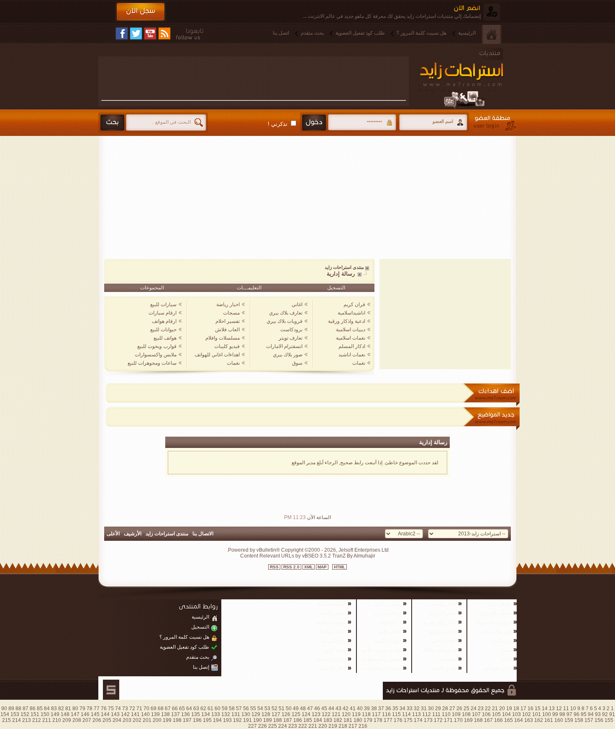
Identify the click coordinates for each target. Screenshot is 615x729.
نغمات (358, 363)
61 (210, 708)
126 (286, 714)
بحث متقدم (312, 33)
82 (61, 708)
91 (612, 714)
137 (175, 714)
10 (573, 708)
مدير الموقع (303, 463)
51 (281, 708)
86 (33, 708)
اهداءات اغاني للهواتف (217, 355)
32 (417, 708)
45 (324, 708)
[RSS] (164, 33)
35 (395, 708)
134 (205, 714)
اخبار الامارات (442, 613)
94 (591, 714)
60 (217, 708)
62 (203, 708)
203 (127, 720)
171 (448, 720)
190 (257, 720)
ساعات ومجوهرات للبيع (152, 363)
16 (530, 708)
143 (115, 714)
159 (568, 720)
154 (4, 714)
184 (317, 720)
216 (363, 726)
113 (416, 714)
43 (338, 708)
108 (466, 714)
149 (55, 714)
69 (153, 708)
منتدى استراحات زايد (344, 267)
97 (569, 714)
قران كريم (354, 304)
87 (25, 708)
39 (367, 708)
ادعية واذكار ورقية (346, 321)
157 (588, 720)
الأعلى (113, 534)
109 (456, 714)
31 (424, 708)
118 (366, 714)
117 (376, 714)
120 (346, 714)
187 (287, 720)
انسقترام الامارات (284, 346)
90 (4, 708)
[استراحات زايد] (470, 78)
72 (132, 708)
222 (302, 726)
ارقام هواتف (164, 321)
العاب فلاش (227, 330)
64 (189, 708)
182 (337, 720)
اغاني (297, 304)
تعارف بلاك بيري (285, 313)
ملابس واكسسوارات (156, 355)
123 (316, 714)
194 (217, 720)
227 (252, 726)
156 (598, 720)
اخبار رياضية (443, 604)
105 (496, 714)
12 (559, 708)
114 (406, 714)
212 (36, 720)
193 (227, 720)
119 (356, 714)
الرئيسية (467, 33)
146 (85, 714)
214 (16, 720)
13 (552, 708)
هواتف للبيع (165, 338)
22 (488, 708)
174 (418, 720)
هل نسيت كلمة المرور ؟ (421, 33)
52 (274, 708)
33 (410, 708)
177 (388, 720)
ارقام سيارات (163, 313)
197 (187, 720)
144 (105, 714)
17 (523, 708)
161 (548, 720)
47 (310, 708)
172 (438, 720)
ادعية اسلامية (332, 631)
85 (40, 708)
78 (89, 708)
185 (307, 720)
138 (165, 714)
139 (155, 714)
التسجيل (336, 288)
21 (495, 708)
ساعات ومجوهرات (382, 668)
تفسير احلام (227, 321)
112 (426, 714)
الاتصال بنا (202, 534)
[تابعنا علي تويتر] (136, 33)
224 (282, 726)
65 (182, 708)
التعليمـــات (249, 288)
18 (516, 708)
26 (459, 708)
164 (518, 720)
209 (66, 720)
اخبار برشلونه (442, 631)
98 (562, 714)
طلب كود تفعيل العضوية (360, 33)
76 (104, 708)
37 (381, 708)
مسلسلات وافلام (222, 338)
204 (117, 720)
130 (245, 714)
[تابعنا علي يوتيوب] (150, 33)
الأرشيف (132, 534)
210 (56, 720)
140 (145, 714)
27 (452, 708)
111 (436, 714)
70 (146, 708)
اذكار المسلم (351, 346)
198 (177, 720)
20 (502, 708)
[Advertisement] (253, 78)
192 (237, 720)
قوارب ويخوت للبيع (157, 346)
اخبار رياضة (228, 304)
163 (528, 720)
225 (272, 726)
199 (167, 720)
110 (446, 714)
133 (215, 714)
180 (358, 720)
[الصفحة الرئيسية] (492, 34)
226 (262, 726)
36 (388, 708)
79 (82, 708)
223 (292, 726)
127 (276, 714)
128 (265, 714)
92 (605, 714)
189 (267, 720)
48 (303, 708)
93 (598, 714)
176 (398, 720)
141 (135, 714)
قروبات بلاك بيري (284, 321)
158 (578, 720)
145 (95, 714)
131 (235, 714)
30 (431, 708)
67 (168, 708)
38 (374, 708)
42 (345, 708)
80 (75, 708)
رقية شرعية (333, 641)
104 (506, 714)
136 (185, 714)
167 (488, 720)
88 (18, 708)
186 (297, 720)
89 (11, 708)
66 (175, 708)
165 (508, 720)
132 (225, 714)
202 (137, 720)
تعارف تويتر (290, 338)
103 (516, 714)
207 (86, 720)
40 (360, 708)
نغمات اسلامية (350, 338)
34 (402, 708)
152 (24, 714)
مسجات (231, 313)
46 (317, 708)
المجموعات (152, 288)
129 (255, 714)
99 (555, 714)
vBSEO (310, 556)
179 (368, 720)
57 (239, 708)
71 (139, 708)
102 (526, 714)
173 (428, 720)
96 (576, 714)
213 (26, 720)
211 (46, 720)
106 (486, 714)
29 (438, 708)
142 (125, 714)
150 (45, 714)
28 (445, 708)
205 (106, 720)
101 (536, 714)
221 (312, 726)
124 (306, 714)
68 (161, 708)
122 (326, 714)
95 (584, 714)
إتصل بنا (201, 667)
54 (260, 708)
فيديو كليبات (227, 346)
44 (331, 708)
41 (353, 708)
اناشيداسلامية (351, 313)
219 (332, 726)
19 (509, 708)
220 (322, 726)
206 (96, 720)
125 (296, 714)
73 (125, 708)
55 (253, 708)
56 (246, 708)
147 (75, 714)
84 (47, 708)
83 (54, 708)
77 (97, 708)
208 (76, 720)
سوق (297, 363)
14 (545, 708)
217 (352, 726)
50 (289, 708)
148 (65, 714)
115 (396, 714)
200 (157, 720)
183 (327, 720)
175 (408, 720)
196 (197, 720)
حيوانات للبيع (163, 330)
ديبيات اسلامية (350, 330)
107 (476, 714)
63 (196, 708)
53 (267, 708)
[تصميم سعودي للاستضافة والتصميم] (111, 690)
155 (609, 720)
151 (35, 714)
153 (14, 714)
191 (247, 720)
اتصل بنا (281, 33)
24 (474, 708)
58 (232, 708)
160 (558, 720)
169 (468, 720)
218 (342, 726)
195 (207, 720)
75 (111, 708)
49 (296, 708)
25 (466, 708)
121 (336, 714)
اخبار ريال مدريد (439, 622)
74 (118, 708)
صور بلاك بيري (287, 355)
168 (478, 720)
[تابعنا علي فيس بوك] (121, 33)
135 (195, 714)
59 (225, 708)
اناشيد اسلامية (331, 604)
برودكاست (291, 330)
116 (386, 714)
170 (458, 720)
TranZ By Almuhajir (353, 556)
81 (68, 708)
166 (498, 720)
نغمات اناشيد (351, 355)
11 (566, 708)
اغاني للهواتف (498, 668)
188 (277, 720)
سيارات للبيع (163, 304)
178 (378, 720)
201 (147, 720)
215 (6, 720)
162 (538, 720)
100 (546, 714)
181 (347, 720)
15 (538, 708)
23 (481, 708)
